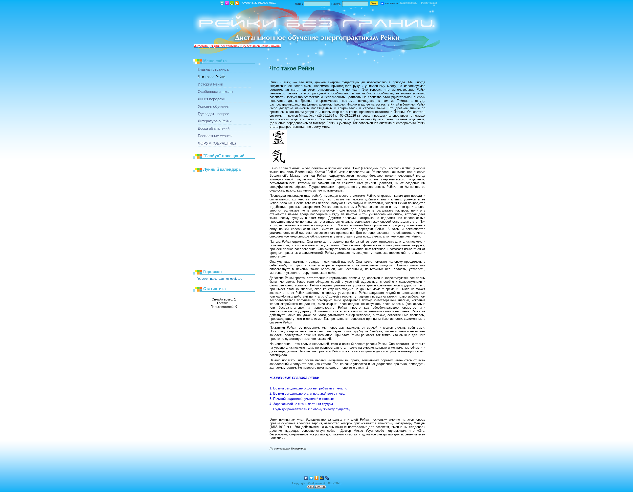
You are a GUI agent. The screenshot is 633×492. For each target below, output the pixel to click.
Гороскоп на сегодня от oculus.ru (220, 278)
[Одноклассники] (316, 478)
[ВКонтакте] (306, 478)
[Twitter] (311, 478)
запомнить (391, 3)
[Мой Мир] (321, 478)
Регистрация (227, 3)
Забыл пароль (408, 2)
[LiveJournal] (327, 478)
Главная (222, 3)
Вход (232, 3)
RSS (237, 3)
